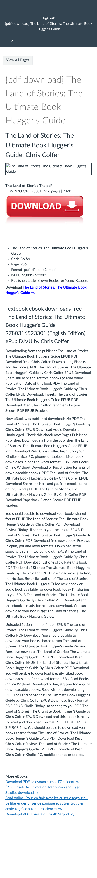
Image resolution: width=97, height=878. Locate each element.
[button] (48, 23)
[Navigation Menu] (11, 41)
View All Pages (17, 60)
